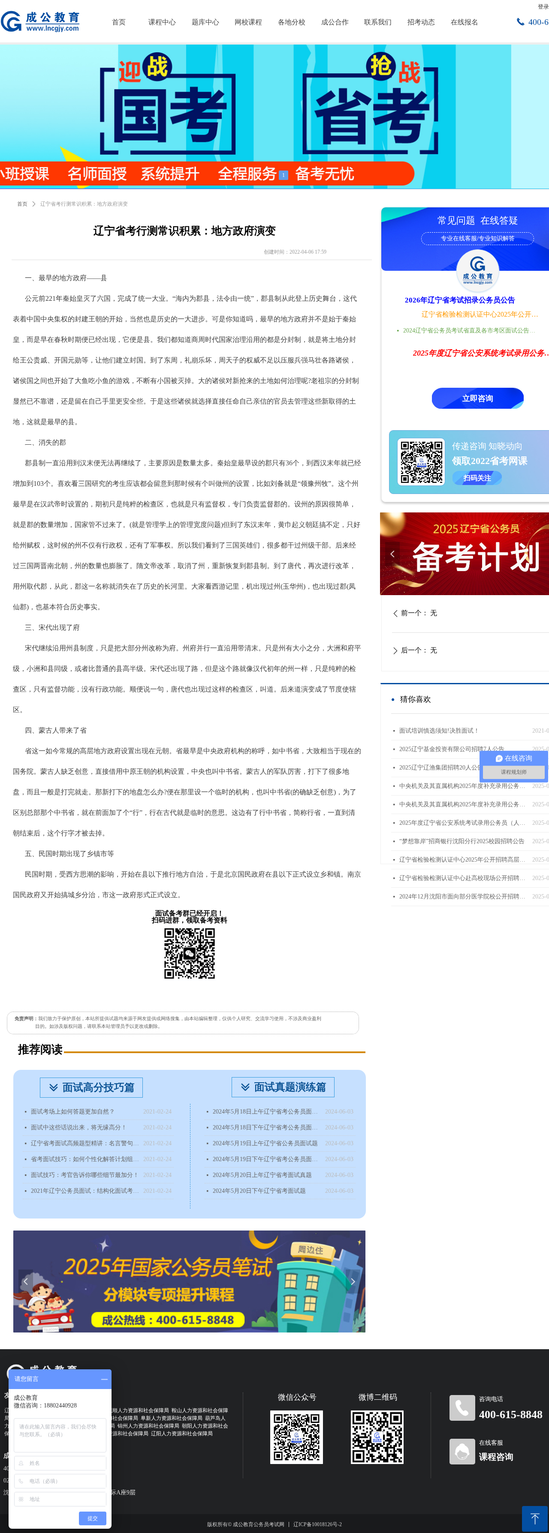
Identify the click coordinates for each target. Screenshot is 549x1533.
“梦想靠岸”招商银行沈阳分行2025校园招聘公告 (462, 841)
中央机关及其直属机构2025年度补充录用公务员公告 (463, 804)
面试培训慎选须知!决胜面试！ (439, 731)
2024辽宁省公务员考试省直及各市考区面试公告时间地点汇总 (471, 330)
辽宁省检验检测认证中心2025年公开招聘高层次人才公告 (481, 314)
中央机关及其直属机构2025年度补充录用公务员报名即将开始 (463, 786)
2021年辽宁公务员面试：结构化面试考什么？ (85, 1191)
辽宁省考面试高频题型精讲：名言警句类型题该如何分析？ (85, 1143)
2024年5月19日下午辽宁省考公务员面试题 (267, 1159)
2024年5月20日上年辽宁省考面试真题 (262, 1175)
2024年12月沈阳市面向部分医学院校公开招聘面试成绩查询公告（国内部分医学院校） (463, 896)
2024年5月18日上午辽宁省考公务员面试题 (267, 1111)
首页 (22, 204)
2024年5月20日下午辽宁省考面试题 (259, 1191)
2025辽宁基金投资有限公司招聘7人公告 (451, 749)
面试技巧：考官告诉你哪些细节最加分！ (85, 1175)
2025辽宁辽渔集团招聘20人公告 (441, 767)
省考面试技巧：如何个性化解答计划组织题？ (85, 1159)
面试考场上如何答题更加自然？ (73, 1111)
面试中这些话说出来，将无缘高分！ (79, 1127)
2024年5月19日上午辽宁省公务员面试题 (265, 1143)
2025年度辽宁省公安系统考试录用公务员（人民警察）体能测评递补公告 (463, 823)
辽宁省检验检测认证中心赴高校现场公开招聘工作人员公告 (463, 878)
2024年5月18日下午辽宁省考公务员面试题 (267, 1127)
